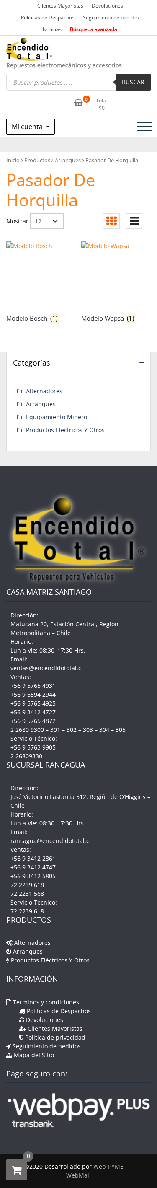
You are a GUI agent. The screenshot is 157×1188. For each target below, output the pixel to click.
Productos (37, 160)
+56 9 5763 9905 (33, 747)
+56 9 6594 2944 (33, 694)
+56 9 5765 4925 (33, 703)
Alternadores (44, 391)
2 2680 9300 (27, 730)
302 (72, 730)
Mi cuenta (28, 126)
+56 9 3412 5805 (33, 876)
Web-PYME (108, 1166)
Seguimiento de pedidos (111, 17)
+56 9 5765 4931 (33, 686)
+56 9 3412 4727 (33, 712)
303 (88, 730)
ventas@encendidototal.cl (46, 668)
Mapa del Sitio (33, 1055)
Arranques (68, 160)
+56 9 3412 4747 (33, 867)
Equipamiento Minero (56, 417)
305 (121, 730)
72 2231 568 (27, 893)
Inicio (13, 160)
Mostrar (17, 221)
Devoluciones (107, 5)
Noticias (52, 29)
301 (55, 730)
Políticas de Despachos (48, 17)
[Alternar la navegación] (144, 126)
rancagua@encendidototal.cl (50, 841)
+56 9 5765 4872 (33, 721)
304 (104, 730)
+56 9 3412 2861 (33, 858)
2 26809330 (26, 756)
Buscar (133, 82)
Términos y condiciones (45, 1002)
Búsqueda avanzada (93, 29)
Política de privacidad (54, 1037)
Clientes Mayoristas (60, 5)
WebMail (78, 1175)
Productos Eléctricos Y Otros (65, 430)
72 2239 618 (27, 885)
